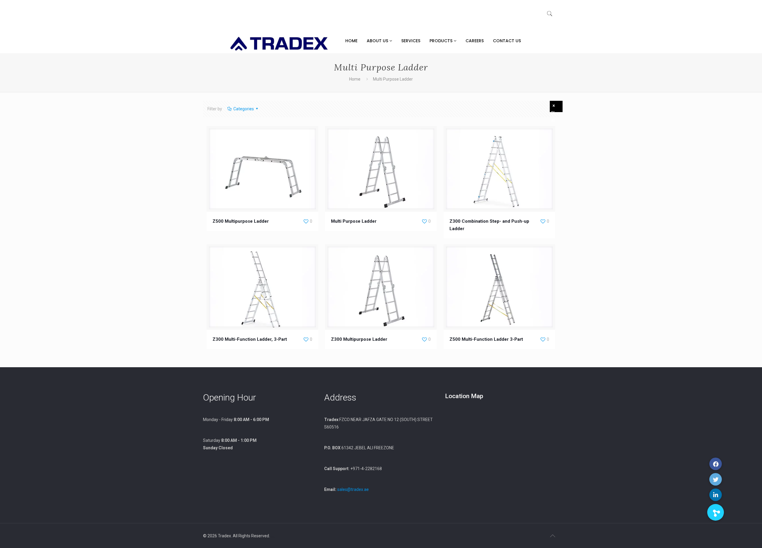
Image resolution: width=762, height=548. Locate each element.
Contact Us (507, 41)
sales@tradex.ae (353, 489)
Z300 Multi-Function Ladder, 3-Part (250, 339)
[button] (715, 512)
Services (410, 41)
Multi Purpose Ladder (354, 221)
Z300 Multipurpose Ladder (359, 339)
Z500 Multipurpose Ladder (241, 221)
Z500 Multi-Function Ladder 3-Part (486, 339)
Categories (243, 108)
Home (351, 41)
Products (442, 41)
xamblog (272, 537)
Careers (475, 41)
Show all (556, 111)
